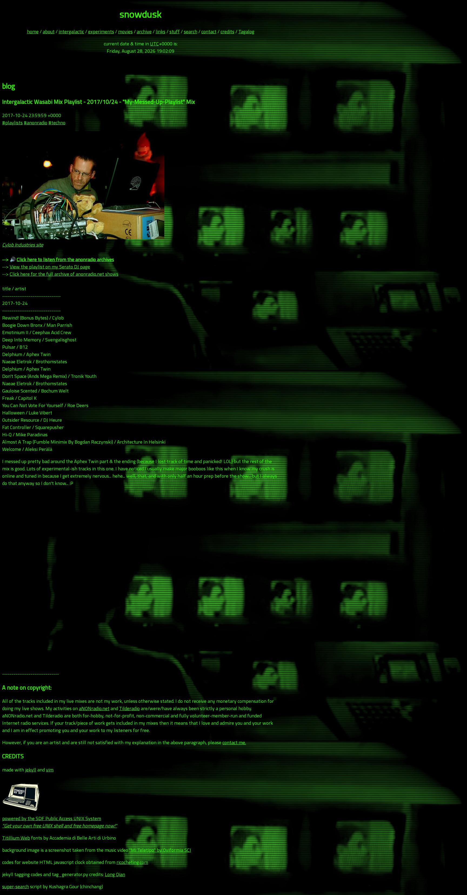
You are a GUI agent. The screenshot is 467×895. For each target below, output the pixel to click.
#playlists (12, 122)
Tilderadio (129, 708)
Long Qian (115, 874)
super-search (15, 886)
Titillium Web (16, 837)
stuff (174, 31)
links (160, 31)
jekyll (30, 769)
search (190, 31)
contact (208, 31)
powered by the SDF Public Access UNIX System (59, 822)
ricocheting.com (132, 862)
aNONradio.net (94, 708)
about (49, 31)
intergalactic (71, 31)
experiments (101, 31)
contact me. (234, 742)
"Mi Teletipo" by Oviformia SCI (160, 850)
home (33, 31)
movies (125, 31)
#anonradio (35, 122)
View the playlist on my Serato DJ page (50, 266)
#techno (56, 122)
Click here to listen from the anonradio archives (65, 259)
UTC (154, 43)
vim (50, 769)
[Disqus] (140, 581)
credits (227, 31)
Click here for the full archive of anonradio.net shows (64, 274)
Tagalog (246, 31)
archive (144, 31)
